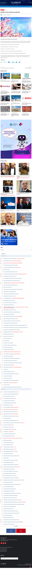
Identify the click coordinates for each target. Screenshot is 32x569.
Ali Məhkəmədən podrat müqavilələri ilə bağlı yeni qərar (15, 115)
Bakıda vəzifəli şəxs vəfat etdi (8, 336)
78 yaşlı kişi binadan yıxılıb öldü (8, 378)
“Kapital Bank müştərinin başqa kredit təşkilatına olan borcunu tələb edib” (5, 92)
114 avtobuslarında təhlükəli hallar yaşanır (12, 267)
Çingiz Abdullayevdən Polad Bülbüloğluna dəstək (11, 420)
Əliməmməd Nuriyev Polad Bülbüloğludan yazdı (10, 291)
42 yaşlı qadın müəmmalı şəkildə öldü (8, 486)
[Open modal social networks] (19, 62)
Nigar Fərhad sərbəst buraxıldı (8, 287)
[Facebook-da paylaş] (5, 62)
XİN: (12, 351)
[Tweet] (13, 62)
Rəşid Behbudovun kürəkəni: (13, 260)
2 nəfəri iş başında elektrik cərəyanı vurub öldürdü (10, 302)
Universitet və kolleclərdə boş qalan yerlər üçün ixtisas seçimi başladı (13, 362)
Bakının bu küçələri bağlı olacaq (8, 440)
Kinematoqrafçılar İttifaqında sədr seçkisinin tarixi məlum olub (12, 280)
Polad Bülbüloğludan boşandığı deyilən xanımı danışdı (8, 176)
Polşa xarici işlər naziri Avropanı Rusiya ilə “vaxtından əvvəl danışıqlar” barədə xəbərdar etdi (16, 327)
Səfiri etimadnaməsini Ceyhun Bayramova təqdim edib (11, 495)
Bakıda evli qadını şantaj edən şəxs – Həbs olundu (10, 475)
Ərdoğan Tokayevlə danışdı (7, 418)
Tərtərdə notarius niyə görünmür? (8, 515)
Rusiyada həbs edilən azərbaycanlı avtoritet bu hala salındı (23, 177)
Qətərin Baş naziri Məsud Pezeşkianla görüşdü (11, 411)
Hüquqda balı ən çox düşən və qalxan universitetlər (10, 497)
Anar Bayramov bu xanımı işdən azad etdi (10, 429)
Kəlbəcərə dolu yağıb (6, 269)
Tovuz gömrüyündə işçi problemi (14, 298)
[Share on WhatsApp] (2, 62)
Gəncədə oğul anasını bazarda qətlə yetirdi (9, 300)
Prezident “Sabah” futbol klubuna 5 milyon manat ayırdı (11, 471)
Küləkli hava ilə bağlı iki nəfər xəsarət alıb (9, 371)
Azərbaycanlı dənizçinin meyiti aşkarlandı (9, 400)
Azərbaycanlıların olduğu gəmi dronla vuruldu (9, 433)
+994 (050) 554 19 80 (4, 548)
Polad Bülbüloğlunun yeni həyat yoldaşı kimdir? (8, 226)
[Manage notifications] (30, 567)
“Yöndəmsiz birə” (9, 431)
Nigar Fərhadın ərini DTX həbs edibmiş (9, 349)
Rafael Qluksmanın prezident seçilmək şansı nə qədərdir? (12, 484)
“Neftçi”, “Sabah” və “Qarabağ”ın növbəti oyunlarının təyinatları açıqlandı (13, 289)
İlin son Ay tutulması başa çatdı (8, 338)
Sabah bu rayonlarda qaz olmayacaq (8, 444)
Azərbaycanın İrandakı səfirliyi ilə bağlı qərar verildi (10, 271)
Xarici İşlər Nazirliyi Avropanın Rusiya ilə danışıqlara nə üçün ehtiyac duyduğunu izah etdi (15, 325)
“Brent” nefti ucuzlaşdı (6, 384)
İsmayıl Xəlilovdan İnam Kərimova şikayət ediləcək (23, 210)
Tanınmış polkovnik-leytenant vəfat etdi (10, 398)
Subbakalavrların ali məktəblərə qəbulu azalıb (10, 506)
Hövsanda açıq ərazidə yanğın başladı (9, 442)
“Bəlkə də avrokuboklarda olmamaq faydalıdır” (16, 307)
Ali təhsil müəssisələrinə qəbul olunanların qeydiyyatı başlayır (12, 358)
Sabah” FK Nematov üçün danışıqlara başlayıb (11, 318)
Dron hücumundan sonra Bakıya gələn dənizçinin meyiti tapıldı (12, 329)
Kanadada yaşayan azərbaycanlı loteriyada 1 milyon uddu (7, 210)
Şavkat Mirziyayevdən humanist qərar (8, 508)
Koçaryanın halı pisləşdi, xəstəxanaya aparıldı (23, 225)
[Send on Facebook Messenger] (10, 62)
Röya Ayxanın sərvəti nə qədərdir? (8, 347)
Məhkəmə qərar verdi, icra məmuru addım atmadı (14, 258)
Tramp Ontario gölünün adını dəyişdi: (11, 407)
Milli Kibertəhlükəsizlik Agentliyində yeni (10, 449)
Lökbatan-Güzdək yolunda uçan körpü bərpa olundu (11, 519)
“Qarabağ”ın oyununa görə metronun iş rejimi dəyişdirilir (11, 464)
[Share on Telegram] (16, 62)
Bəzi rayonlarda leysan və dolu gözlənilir (9, 314)
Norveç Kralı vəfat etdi (6, 340)
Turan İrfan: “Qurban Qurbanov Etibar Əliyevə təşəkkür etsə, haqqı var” (13, 278)
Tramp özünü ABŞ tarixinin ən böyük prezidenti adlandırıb (11, 380)
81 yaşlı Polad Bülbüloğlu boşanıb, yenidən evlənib (23, 194)
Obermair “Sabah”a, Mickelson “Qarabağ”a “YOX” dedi (13, 316)
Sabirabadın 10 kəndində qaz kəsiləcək (9, 462)
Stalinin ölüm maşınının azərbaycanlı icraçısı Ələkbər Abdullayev (14, 422)
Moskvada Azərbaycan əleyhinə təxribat (12, 466)
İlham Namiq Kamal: (11, 382)
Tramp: (11, 409)
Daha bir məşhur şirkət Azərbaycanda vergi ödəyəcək (11, 460)
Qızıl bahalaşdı (5, 369)
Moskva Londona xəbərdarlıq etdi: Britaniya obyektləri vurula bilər (12, 493)
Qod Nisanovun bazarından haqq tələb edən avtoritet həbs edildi (8, 194)
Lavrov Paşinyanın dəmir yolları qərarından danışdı (10, 360)
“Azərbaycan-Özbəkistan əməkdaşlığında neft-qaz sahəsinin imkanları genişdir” (14, 504)
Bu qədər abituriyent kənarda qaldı (8, 482)
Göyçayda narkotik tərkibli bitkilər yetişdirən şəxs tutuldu (11, 373)
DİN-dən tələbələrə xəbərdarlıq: (12, 367)
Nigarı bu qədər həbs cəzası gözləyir (8, 453)
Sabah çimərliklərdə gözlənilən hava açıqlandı (10, 473)
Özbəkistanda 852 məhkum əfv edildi (8, 517)
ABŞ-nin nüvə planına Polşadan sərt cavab (9, 396)
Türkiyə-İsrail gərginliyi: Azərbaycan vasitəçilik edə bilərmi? (11, 455)
